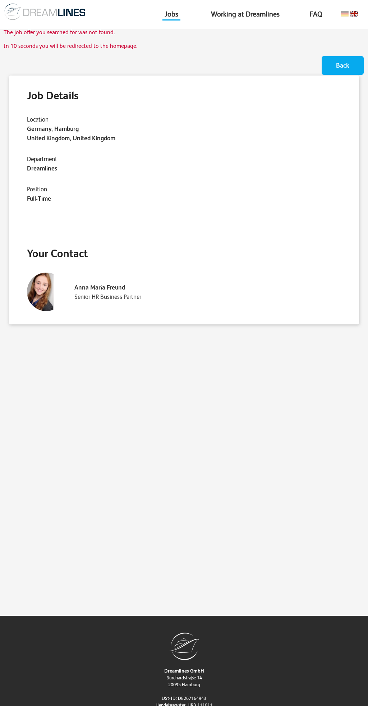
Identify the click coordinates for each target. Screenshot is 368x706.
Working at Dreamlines (245, 14)
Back (342, 65)
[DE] (345, 14)
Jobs (171, 14)
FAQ (316, 14)
